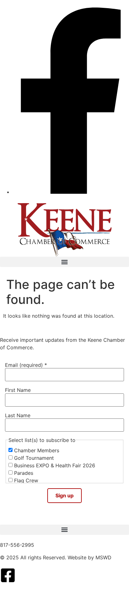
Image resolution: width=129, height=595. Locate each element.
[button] (64, 262)
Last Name (17, 415)
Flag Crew (26, 480)
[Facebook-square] (8, 575)
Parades (23, 472)
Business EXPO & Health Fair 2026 (54, 465)
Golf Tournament (34, 457)
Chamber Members (36, 450)
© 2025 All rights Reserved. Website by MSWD (55, 557)
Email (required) (26, 364)
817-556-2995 (17, 545)
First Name (18, 389)
